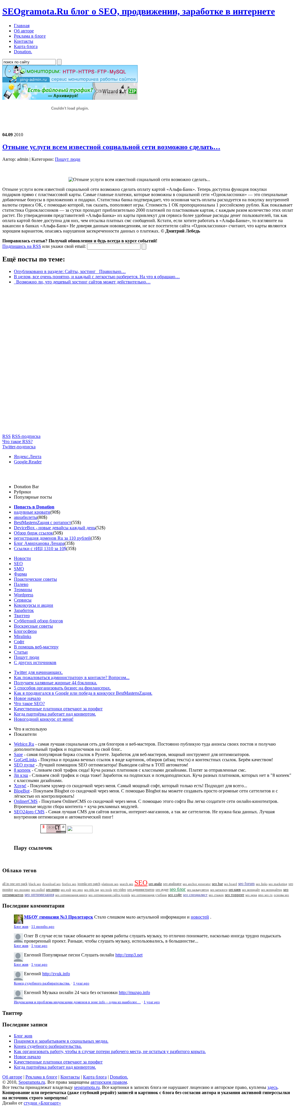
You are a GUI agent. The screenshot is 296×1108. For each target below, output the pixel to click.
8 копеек (22, 770)
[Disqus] (148, 361)
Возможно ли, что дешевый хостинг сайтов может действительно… (82, 281)
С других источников (35, 662)
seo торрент (234, 895)
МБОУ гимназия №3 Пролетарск (58, 917)
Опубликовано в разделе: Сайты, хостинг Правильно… (70, 271)
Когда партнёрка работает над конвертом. (55, 713)
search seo (126, 884)
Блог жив (21, 927)
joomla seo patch (88, 884)
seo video (119, 890)
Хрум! (20, 785)
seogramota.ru (87, 1087)
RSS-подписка (26, 436)
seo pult (66, 889)
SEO (18, 563)
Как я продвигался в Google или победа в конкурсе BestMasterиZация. (83, 693)
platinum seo (110, 884)
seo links (261, 884)
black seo (35, 884)
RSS (6, 436)
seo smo (77, 889)
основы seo (281, 895)
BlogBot (21, 790)
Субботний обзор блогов (38, 620)
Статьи (21, 652)
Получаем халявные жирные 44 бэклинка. (55, 682)
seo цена (251, 895)
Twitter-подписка (19, 446)
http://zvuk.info (56, 973)
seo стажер (216, 895)
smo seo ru (265, 895)
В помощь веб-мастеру (36, 646)
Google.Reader (28, 461)
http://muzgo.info (134, 992)
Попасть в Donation (34, 506)
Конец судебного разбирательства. (42, 983)
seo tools (106, 889)
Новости (22, 558)
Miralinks (22, 636)
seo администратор (140, 890)
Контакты (70, 1076)
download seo (51, 884)
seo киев (235, 890)
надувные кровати (32, 512)
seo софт (175, 895)
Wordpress (23, 594)
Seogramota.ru (31, 1082)
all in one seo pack (14, 884)
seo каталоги (218, 889)
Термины (23, 589)
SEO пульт (24, 764)
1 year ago (39, 946)
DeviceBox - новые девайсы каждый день (54, 527)
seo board (230, 884)
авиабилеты (25, 517)
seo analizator (172, 884)
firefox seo (69, 884)
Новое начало (27, 698)
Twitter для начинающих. (38, 672)
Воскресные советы (33, 626)
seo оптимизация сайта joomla (109, 895)
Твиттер (22, 615)
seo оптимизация (39, 895)
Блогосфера (25, 631)
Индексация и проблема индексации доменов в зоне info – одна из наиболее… (77, 1002)
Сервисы (23, 600)
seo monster (22, 889)
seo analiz (155, 884)
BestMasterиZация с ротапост (42, 522)
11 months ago (42, 927)
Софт (19, 641)
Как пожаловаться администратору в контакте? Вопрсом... (72, 677)
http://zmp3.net (129, 954)
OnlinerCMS (26, 801)
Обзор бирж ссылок (33, 532)
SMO (19, 568)
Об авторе (12, 1076)
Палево (21, 584)
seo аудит (162, 890)
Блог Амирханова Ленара (39, 543)
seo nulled (38, 889)
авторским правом (108, 1082)
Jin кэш (21, 775)
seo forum (246, 884)
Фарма (20, 573)
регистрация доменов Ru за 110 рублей (52, 538)
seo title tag (91, 889)
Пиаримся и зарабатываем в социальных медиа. (61, 1041)
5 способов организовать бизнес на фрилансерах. (62, 687)
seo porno (53, 890)
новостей (200, 917)
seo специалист (195, 895)
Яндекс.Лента (27, 456)
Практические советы (35, 579)
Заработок (24, 610)
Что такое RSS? (17, 441)
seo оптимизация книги (71, 895)
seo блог (178, 889)
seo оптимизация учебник (149, 895)
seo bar (217, 884)
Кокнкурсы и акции (33, 605)
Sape (18, 754)
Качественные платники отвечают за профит (58, 708)
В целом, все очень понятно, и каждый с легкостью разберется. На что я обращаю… (97, 276)
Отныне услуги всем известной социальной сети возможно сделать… (111, 147)
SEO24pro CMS (29, 811)
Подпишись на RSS (21, 246)
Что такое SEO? (29, 703)
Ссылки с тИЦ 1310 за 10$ (40, 548)
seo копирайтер (271, 889)
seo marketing (278, 884)
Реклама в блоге (41, 1076)
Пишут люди (67, 159)
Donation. (119, 1076)
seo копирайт (251, 889)
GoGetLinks (25, 759)
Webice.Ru (24, 744)
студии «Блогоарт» (42, 1102)
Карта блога (95, 1076)
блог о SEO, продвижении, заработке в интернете (138, 11)
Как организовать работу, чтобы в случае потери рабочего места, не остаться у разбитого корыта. (110, 1051)
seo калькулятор (198, 889)
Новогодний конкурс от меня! (43, 719)
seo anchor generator (197, 884)
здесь (272, 1087)
